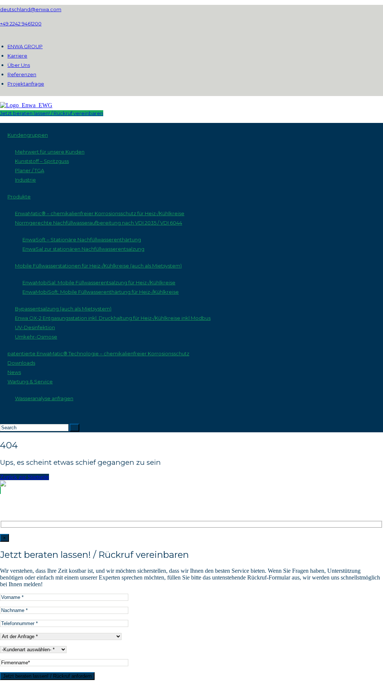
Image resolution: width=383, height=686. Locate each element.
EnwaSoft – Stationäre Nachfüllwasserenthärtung (81, 239)
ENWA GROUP (25, 46)
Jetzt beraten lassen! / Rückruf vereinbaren (51, 113)
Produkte (19, 197)
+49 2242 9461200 (21, 24)
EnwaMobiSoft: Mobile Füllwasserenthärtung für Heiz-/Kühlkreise (100, 292)
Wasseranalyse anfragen (44, 398)
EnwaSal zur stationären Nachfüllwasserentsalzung (83, 249)
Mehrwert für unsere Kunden (50, 152)
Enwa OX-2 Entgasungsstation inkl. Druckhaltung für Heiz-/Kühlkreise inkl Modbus (113, 318)
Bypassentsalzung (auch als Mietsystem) (63, 309)
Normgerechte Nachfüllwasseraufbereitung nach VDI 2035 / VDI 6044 (98, 223)
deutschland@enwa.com (30, 9)
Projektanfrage (25, 84)
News (14, 372)
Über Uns (18, 65)
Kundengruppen (27, 135)
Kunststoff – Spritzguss (42, 161)
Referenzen (21, 74)
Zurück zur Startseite (24, 477)
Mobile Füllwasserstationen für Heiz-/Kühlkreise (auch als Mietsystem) (98, 266)
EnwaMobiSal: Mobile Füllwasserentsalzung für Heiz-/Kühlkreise (98, 282)
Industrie (25, 180)
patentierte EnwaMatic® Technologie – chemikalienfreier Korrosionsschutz (98, 353)
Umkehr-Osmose (36, 337)
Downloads (21, 363)
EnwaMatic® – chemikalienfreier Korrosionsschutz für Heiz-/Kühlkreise (99, 213)
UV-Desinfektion (35, 327)
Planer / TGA (29, 170)
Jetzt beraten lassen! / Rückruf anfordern (47, 676)
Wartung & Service (30, 381)
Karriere (17, 56)
